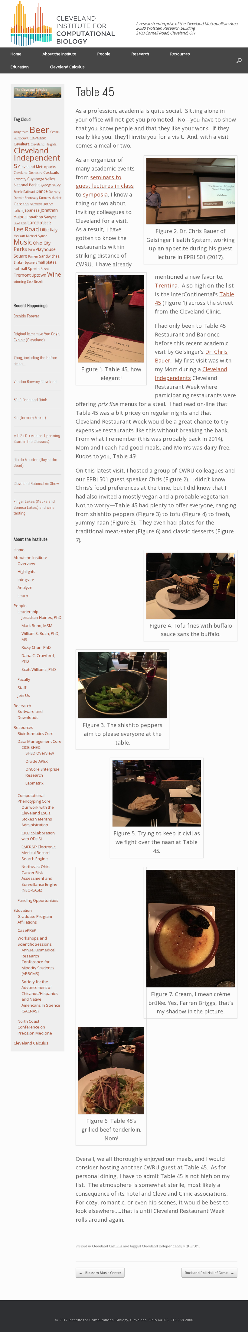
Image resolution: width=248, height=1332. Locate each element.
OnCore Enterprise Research (42, 772)
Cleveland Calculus (67, 67)
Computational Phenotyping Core (34, 798)
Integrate (26, 579)
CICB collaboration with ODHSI (38, 836)
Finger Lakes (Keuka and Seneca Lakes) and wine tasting (34, 507)
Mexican (19, 236)
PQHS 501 (191, 1246)
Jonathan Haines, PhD (41, 617)
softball (20, 268)
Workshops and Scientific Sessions (35, 941)
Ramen (33, 256)
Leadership (28, 611)
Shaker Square (24, 262)
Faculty (24, 679)
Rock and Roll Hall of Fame (209, 1272)
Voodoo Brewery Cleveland (35, 381)
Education (20, 67)
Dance (42, 191)
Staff (22, 687)
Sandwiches (49, 256)
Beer (39, 129)
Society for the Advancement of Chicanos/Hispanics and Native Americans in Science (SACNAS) (40, 996)
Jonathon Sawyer (42, 216)
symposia (95, 194)
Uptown (38, 275)
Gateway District (41, 204)
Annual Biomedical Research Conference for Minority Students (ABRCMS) (38, 961)
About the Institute (59, 54)
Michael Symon (36, 236)
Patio (31, 250)
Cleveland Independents (161, 1246)
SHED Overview (39, 753)
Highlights (26, 571)
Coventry (20, 179)
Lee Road (26, 229)
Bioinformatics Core (36, 733)
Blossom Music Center (100, 1272)
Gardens (21, 203)
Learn (23, 595)
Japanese (32, 210)
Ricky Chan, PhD (36, 647)
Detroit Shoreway (26, 198)
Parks (20, 248)
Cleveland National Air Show (36, 483)
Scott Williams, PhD (38, 669)
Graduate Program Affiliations (35, 919)
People (103, 54)
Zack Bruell (35, 281)
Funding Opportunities (38, 900)
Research (140, 54)
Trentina (166, 285)
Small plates (46, 262)
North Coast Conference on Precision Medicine (35, 1027)
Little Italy (48, 229)
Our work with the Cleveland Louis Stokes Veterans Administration (37, 816)
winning (20, 281)
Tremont (22, 275)
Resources (180, 54)
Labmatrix (34, 783)
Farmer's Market (50, 198)
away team (21, 132)
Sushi (45, 269)
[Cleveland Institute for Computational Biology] (63, 23)
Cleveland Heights (43, 144)
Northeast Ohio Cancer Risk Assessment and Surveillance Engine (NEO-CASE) (39, 878)
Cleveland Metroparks (37, 166)
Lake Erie (20, 223)
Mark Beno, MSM (36, 625)
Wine (54, 274)
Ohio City (42, 243)
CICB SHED (31, 747)
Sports (34, 268)
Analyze (25, 587)
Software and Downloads (30, 714)
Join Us (24, 695)
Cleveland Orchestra (28, 173)
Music (23, 242)
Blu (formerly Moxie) (30, 417)
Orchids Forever (26, 316)
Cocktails (51, 172)
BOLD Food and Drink (30, 399)
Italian (18, 210)
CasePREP (27, 930)
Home (16, 54)
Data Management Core (39, 741)
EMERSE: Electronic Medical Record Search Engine (38, 852)
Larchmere (39, 222)
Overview (26, 563)
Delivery (54, 192)
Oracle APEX (36, 761)
